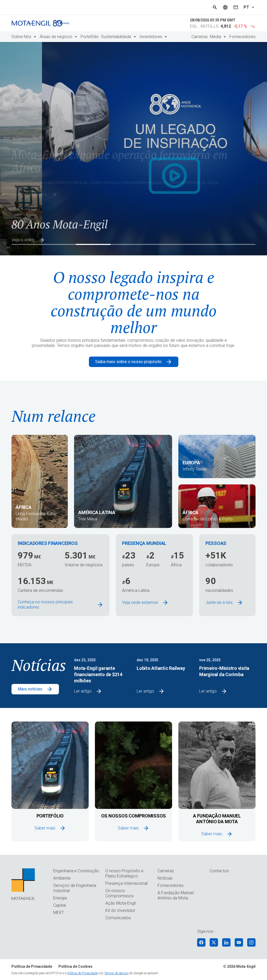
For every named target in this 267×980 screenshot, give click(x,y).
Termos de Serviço (116, 973)
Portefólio (90, 36)
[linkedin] (226, 942)
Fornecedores (242, 36)
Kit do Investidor (120, 910)
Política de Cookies (75, 966)
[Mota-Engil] (40, 23)
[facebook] (201, 942)
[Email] (235, 7)
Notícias (165, 878)
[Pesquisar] (214, 7)
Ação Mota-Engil (120, 903)
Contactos (219, 870)
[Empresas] (225, 7)
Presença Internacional (126, 883)
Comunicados (118, 917)
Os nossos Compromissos (119, 893)
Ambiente (62, 878)
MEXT (58, 912)
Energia (60, 897)
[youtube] (239, 942)
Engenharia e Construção (76, 870)
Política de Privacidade (31, 966)
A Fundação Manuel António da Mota (175, 895)
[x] (214, 942)
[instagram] (251, 942)
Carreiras (199, 36)
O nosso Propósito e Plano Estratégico (124, 873)
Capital (59, 905)
